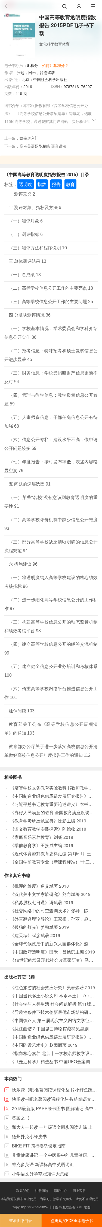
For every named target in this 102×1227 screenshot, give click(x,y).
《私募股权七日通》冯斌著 (36, 902)
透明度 (25, 184)
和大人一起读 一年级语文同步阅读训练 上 (52, 1127)
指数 (42, 184)
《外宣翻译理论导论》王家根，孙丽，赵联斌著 (55, 919)
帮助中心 (60, 1190)
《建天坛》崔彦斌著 (29, 935)
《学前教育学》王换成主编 (36, 845)
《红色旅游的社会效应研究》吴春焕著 (47, 987)
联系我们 (22, 1190)
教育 (70, 184)
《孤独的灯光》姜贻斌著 (34, 927)
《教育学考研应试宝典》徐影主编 (42, 820)
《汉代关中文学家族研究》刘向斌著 (45, 894)
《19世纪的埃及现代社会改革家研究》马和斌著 (56, 960)
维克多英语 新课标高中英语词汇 (43, 1164)
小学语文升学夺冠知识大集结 (40, 1173)
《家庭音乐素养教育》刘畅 (36, 837)
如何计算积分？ (55, 65)
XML (79, 1207)
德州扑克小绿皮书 (29, 1136)
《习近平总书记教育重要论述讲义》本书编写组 (55, 804)
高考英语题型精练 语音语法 (43, 146)
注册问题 (41, 1190)
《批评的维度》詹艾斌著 (34, 886)
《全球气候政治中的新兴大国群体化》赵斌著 (53, 943)
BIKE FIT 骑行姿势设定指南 (39, 1146)
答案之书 (20, 1118)
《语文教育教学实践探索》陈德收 (42, 829)
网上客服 (79, 1190)
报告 (56, 184)
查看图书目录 (20, 1220)
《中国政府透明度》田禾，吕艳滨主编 (47, 952)
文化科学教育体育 (54, 44)
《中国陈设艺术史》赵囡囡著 (38, 1045)
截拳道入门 (29, 138)
